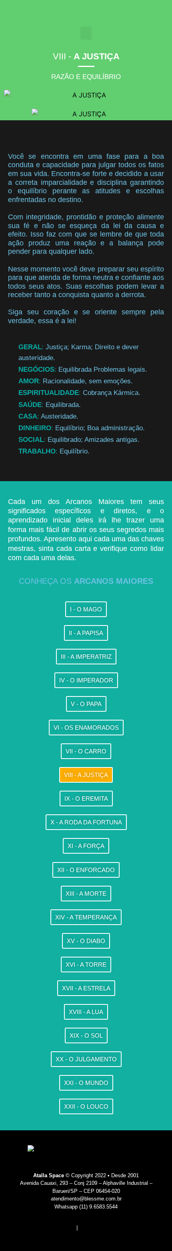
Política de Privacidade (106, 1228)
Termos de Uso (57, 1228)
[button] (86, 33)
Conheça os (86, 581)
